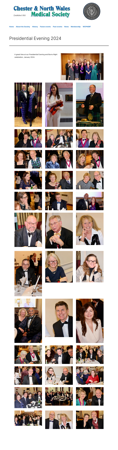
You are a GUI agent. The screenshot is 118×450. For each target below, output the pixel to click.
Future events (45, 27)
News (66, 27)
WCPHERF (87, 27)
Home (11, 27)
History (35, 27)
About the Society (23, 27)
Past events (57, 27)
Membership (76, 27)
